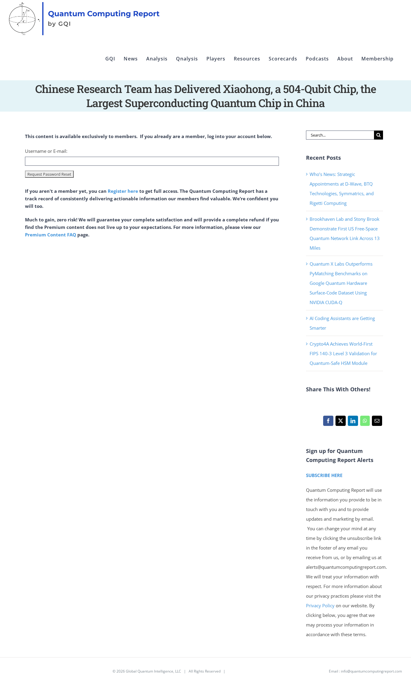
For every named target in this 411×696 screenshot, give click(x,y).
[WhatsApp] (365, 422)
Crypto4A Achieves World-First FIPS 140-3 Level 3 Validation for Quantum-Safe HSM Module (343, 353)
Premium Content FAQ (50, 235)
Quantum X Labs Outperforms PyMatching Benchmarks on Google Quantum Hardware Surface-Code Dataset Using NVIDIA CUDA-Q (341, 283)
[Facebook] (328, 422)
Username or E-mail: (46, 151)
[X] (340, 422)
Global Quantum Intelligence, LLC (153, 671)
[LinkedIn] (353, 422)
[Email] (377, 422)
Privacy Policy (320, 605)
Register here (123, 191)
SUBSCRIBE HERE (324, 475)
